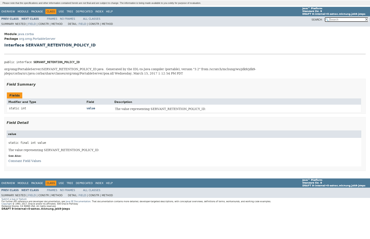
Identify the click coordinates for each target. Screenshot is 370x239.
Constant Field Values (24, 161)
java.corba (26, 34)
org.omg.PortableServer (37, 39)
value (91, 108)
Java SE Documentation (78, 201)
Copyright (6, 204)
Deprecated (84, 11)
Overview (8, 11)
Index (99, 11)
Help (109, 11)
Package (37, 11)
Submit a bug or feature (14, 199)
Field (32, 23)
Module (23, 11)
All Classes (91, 18)
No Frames (67, 18)
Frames (52, 18)
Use (61, 11)
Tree (70, 11)
